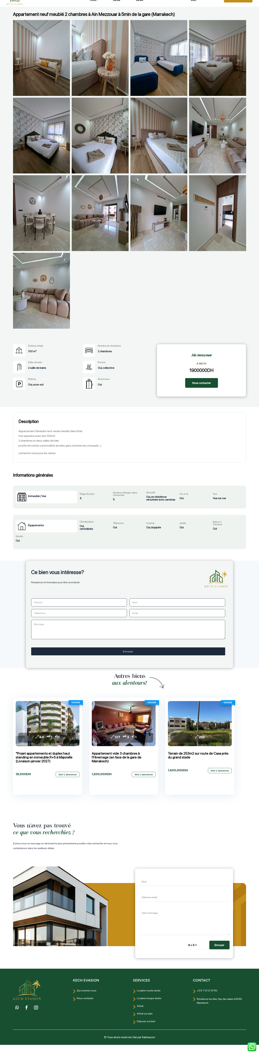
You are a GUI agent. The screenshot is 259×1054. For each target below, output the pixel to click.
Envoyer (219, 945)
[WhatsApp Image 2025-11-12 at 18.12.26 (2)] (158, 58)
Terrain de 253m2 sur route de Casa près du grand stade (198, 755)
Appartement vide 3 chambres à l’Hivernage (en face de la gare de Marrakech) (116, 757)
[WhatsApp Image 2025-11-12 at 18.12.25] (41, 135)
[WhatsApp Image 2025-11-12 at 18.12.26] (41, 58)
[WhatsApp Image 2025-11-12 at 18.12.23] (217, 213)
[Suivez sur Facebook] (27, 1008)
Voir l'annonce (67, 774)
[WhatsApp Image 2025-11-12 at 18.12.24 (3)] (41, 213)
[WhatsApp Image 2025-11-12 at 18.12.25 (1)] (158, 135)
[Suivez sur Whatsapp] (17, 1008)
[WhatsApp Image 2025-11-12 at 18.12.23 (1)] (41, 291)
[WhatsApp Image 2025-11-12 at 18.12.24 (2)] (100, 213)
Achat (140, 1006)
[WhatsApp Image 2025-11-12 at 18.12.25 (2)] (100, 135)
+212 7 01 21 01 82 (207, 990)
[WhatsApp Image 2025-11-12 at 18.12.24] (217, 135)
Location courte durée (149, 990)
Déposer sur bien (146, 1021)
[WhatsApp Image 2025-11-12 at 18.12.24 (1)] (158, 213)
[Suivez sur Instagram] (36, 1008)
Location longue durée (149, 998)
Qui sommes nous (86, 990)
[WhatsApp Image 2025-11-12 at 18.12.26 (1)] (217, 58)
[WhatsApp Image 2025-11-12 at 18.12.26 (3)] (100, 58)
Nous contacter (201, 383)
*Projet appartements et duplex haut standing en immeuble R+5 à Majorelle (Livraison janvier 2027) (44, 757)
